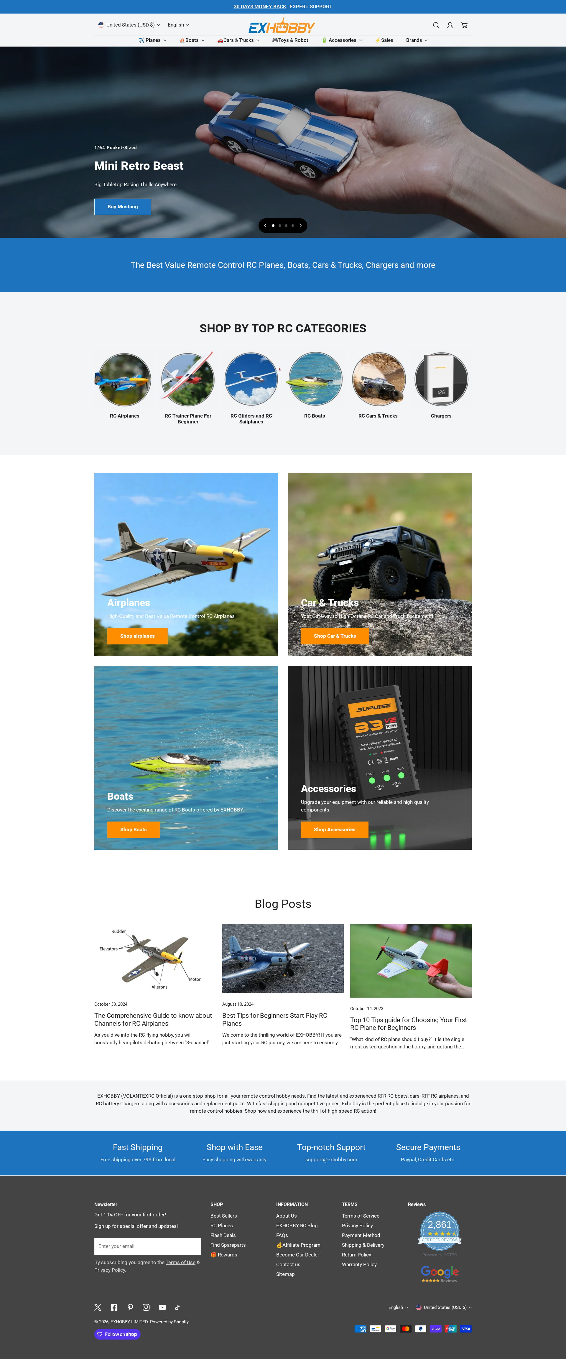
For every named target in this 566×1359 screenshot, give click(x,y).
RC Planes (221, 1225)
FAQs (282, 1235)
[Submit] (192, 1246)
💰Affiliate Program (298, 1245)
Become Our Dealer (297, 1255)
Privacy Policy (357, 1225)
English (176, 24)
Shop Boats (133, 829)
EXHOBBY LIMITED (129, 1322)
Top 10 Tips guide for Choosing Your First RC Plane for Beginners (408, 1023)
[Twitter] (98, 1307)
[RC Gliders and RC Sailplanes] (251, 379)
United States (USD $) (130, 24)
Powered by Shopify (169, 1322)
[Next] (300, 225)
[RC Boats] (314, 379)
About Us (286, 1216)
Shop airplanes (137, 636)
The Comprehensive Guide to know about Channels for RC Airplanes (153, 1019)
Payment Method (361, 1235)
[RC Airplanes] (124, 379)
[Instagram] (146, 1307)
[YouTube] (162, 1307)
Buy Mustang (123, 207)
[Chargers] (441, 379)
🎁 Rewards (223, 1255)
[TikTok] (179, 1307)
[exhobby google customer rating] (440, 1273)
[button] (465, 25)
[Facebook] (114, 1307)
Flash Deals (223, 1235)
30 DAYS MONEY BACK (260, 6)
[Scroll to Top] (554, 1285)
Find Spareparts (228, 1245)
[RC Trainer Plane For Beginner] (188, 379)
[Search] (436, 25)
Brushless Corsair (123, 217)
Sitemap (285, 1274)
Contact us (288, 1264)
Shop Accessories (335, 829)
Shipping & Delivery (363, 1245)
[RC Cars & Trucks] (378, 379)
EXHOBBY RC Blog (297, 1225)
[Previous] (266, 225)
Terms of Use (180, 1262)
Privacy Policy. (110, 1270)
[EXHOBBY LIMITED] (283, 25)
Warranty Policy (359, 1264)
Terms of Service (360, 1216)
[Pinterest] (130, 1307)
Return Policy (356, 1255)
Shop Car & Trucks (335, 636)
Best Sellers (223, 1216)
